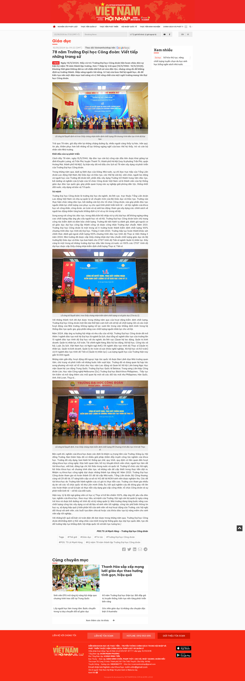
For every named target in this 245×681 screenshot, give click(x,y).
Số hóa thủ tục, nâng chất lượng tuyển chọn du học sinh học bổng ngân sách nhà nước (170, 61)
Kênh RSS (92, 673)
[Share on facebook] (124, 549)
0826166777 (116, 664)
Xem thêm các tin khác (97, 620)
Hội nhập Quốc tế (129, 27)
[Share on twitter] (129, 549)
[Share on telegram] (145, 549)
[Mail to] (140, 549)
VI (188, 34)
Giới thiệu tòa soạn (174, 635)
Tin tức (99, 537)
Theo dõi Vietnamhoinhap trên (100, 47)
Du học (158, 58)
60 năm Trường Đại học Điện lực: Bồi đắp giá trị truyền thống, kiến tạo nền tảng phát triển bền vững (124, 598)
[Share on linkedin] (134, 549)
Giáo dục (61, 40)
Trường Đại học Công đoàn (121, 537)
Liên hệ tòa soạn (103, 635)
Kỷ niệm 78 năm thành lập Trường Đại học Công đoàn (114, 542)
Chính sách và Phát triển (174, 27)
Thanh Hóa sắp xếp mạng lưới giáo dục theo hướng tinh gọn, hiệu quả (122, 571)
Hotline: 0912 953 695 (139, 635)
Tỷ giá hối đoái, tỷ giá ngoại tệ (144, 34)
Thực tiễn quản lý (89, 27)
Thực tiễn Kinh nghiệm (150, 27)
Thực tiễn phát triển (109, 27)
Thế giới (73, 537)
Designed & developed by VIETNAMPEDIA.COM (122, 677)
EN (182, 34)
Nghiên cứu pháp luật (68, 27)
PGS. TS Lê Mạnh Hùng (71, 542)
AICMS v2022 (147, 677)
